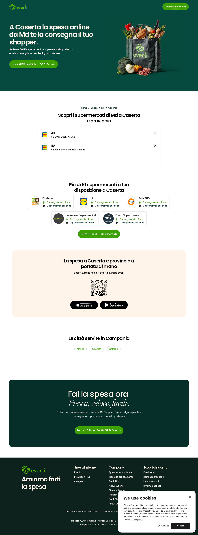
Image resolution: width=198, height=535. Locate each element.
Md (103, 107)
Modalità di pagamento (121, 477)
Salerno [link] (113, 348)
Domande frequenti (153, 477)
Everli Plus (114, 481)
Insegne (78, 481)
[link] (33, 64)
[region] (157, 512)
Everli (77, 472)
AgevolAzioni (116, 485)
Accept (180, 526)
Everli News (149, 472)
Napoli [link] (80, 348)
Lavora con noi (151, 481)
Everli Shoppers (117, 499)
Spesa (94, 107)
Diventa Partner (117, 490)
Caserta (112, 107)
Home (84, 107)
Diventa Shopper (152, 485)
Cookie (77, 511)
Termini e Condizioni (110, 511)
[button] (84, 305)
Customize (163, 526)
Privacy (69, 511)
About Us (113, 503)
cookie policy (137, 519)
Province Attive (82, 476)
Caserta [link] (96, 348)
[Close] (190, 496)
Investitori (148, 490)
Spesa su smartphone (120, 472)
